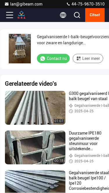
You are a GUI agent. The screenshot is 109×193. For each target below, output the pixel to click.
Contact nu (57, 58)
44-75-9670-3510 (88, 4)
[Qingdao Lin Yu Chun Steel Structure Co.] (28, 15)
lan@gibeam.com (26, 4)
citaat (95, 15)
